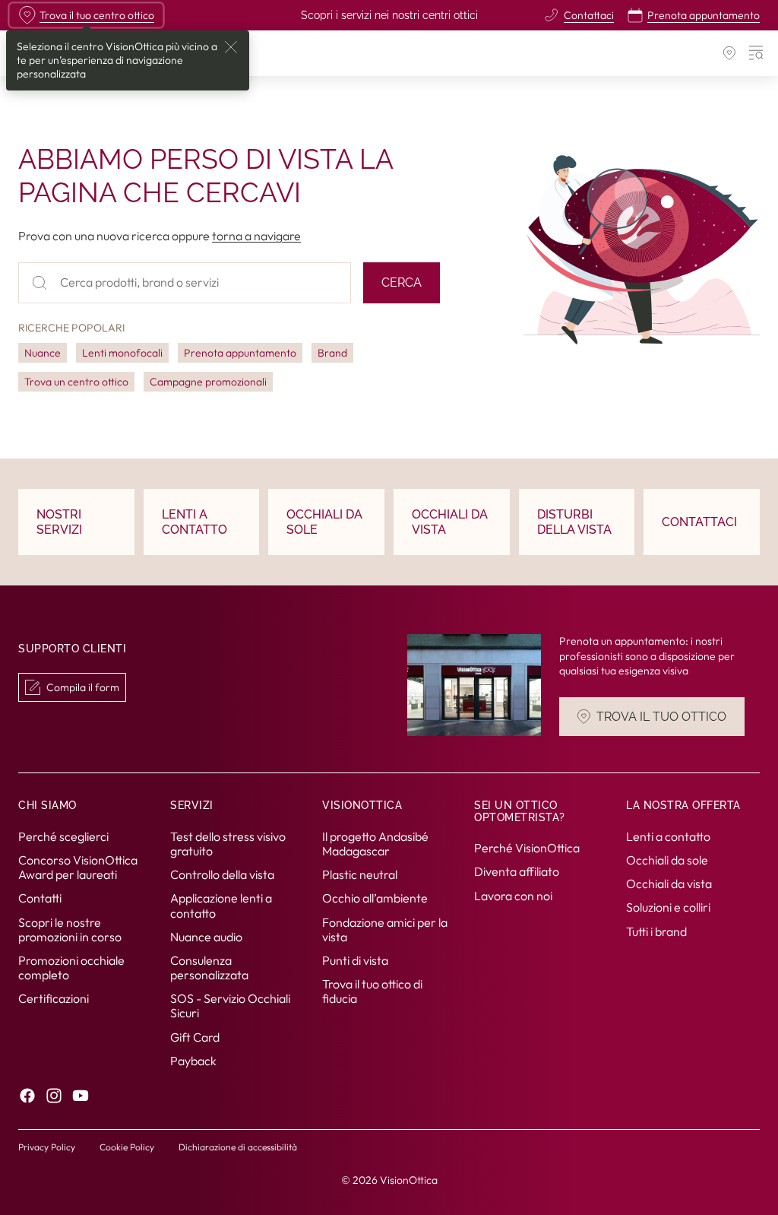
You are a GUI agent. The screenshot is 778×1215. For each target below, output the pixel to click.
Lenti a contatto (668, 835)
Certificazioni (53, 998)
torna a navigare (256, 235)
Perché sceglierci (63, 835)
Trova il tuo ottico (661, 716)
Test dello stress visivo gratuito (228, 843)
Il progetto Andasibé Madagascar (375, 843)
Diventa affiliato (516, 871)
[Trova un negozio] (729, 53)
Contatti (40, 898)
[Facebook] (27, 1096)
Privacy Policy (46, 1147)
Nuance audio (206, 936)
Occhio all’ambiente (375, 898)
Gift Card (195, 1036)
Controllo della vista (222, 874)
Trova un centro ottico (76, 382)
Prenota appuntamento (240, 353)
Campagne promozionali (208, 382)
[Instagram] (54, 1096)
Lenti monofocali (122, 353)
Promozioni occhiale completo (71, 967)
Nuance (42, 353)
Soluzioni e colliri (668, 907)
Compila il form (82, 687)
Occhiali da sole (667, 860)
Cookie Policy (127, 1147)
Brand (332, 353)
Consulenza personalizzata (209, 967)
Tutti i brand (656, 930)
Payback (193, 1060)
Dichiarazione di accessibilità (238, 1147)
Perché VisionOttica (527, 847)
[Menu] (756, 53)
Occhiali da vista (669, 883)
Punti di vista (355, 960)
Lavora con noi (513, 895)
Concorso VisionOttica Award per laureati (78, 867)
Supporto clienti (72, 648)
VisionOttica (409, 1180)
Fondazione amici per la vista (385, 929)
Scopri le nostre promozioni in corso (70, 929)
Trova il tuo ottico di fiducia (372, 991)
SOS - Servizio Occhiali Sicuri (230, 1005)
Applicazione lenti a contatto (221, 905)
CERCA (401, 282)
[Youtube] (80, 1096)
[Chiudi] (231, 47)
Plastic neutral (359, 874)
